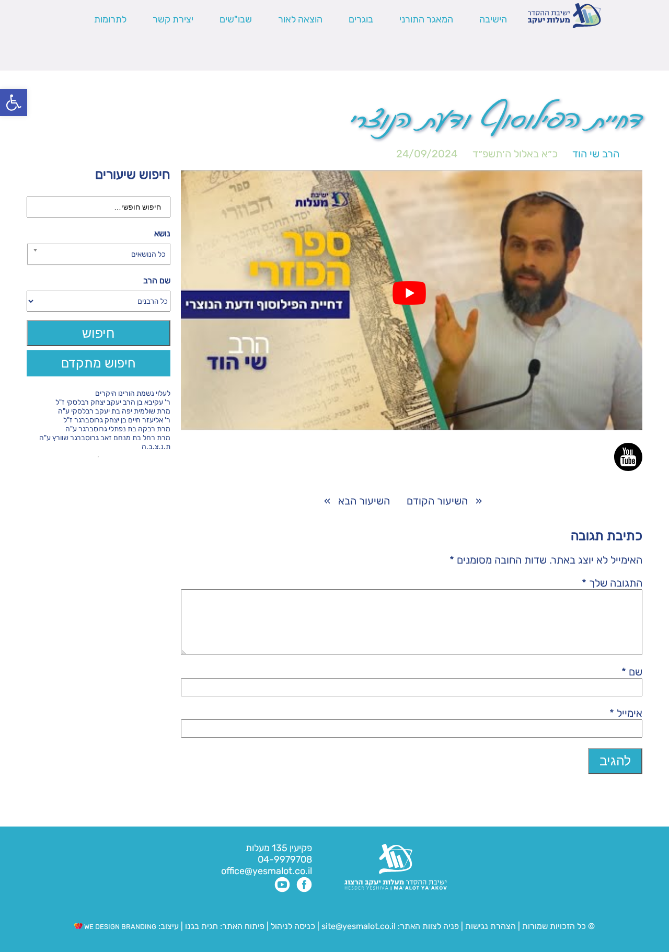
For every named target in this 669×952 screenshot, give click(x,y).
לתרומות (110, 19)
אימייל (625, 713)
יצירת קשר (173, 19)
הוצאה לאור (300, 19)
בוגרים (361, 19)
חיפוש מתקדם (98, 363)
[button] (13, 102)
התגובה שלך (612, 583)
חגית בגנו (200, 926)
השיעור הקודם (437, 501)
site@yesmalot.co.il (358, 926)
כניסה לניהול (293, 926)
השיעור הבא (364, 501)
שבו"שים (236, 19)
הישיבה (493, 19)
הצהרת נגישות (490, 926)
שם (631, 672)
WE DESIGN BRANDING (119, 927)
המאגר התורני (426, 19)
